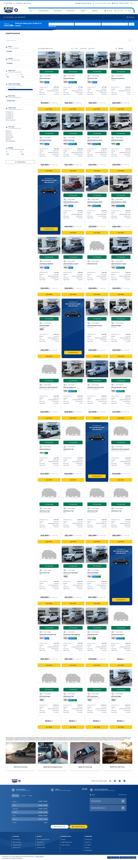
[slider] (7, 90)
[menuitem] (31, 11)
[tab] (16, 795)
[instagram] (120, 781)
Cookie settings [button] (39, 856)
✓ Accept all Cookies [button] (113, 857)
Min (7, 74)
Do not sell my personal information (13, 858)
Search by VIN (52, 26)
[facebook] (115, 781)
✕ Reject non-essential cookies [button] (127, 857)
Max (22, 74)
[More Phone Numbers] (133, 3)
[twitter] (110, 781)
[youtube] (124, 781)
